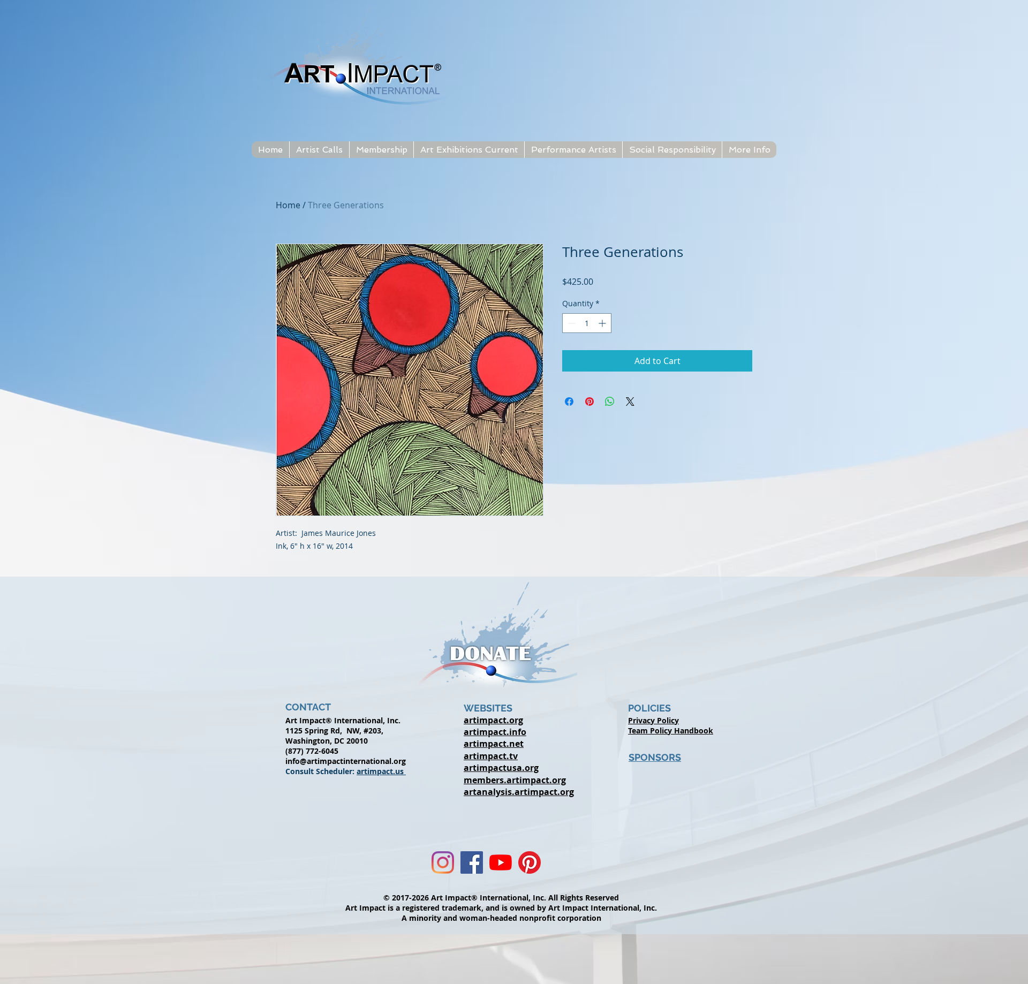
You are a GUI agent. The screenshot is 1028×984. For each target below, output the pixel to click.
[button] (319, 149)
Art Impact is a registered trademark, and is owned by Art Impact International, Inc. (501, 908)
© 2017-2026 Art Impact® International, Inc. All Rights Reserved (501, 897)
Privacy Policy (653, 720)
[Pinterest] (529, 862)
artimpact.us (381, 771)
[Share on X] (630, 401)
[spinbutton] (586, 323)
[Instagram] (443, 862)
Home (288, 205)
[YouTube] (500, 862)
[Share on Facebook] (569, 401)
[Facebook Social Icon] (471, 862)
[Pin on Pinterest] (589, 401)
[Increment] (603, 323)
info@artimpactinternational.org (345, 761)
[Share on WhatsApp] (609, 401)
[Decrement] (570, 323)
